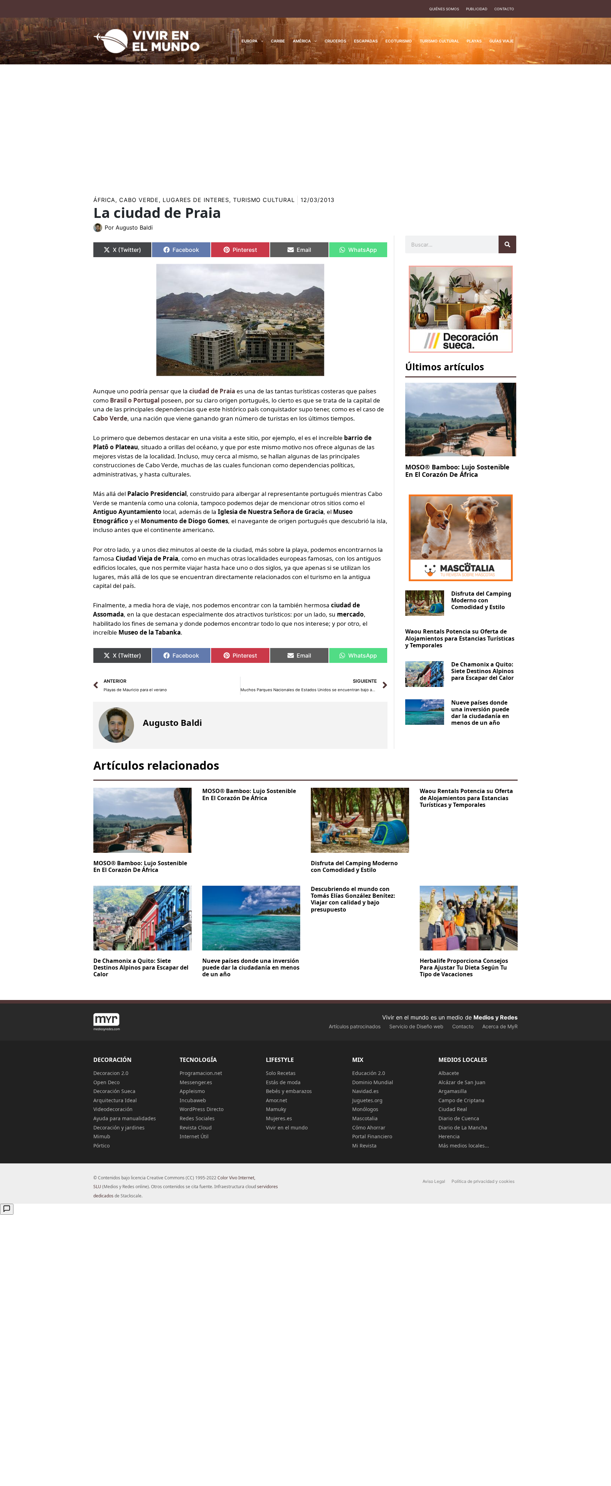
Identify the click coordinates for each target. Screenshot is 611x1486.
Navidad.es (365, 1091)
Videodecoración (113, 1109)
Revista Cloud (196, 1127)
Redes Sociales (197, 1118)
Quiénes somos (444, 9)
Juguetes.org (367, 1100)
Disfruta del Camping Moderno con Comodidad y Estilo (481, 600)
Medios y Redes (495, 1017)
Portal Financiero (372, 1136)
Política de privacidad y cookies (483, 1181)
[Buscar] (507, 244)
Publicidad (476, 9)
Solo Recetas (281, 1073)
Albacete (448, 1073)
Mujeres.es (279, 1118)
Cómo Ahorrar (368, 1127)
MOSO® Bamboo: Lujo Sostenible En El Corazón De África (457, 471)
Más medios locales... (463, 1145)
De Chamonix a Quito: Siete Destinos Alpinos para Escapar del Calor (482, 671)
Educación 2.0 (368, 1073)
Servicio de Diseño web (416, 1026)
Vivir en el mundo (287, 1127)
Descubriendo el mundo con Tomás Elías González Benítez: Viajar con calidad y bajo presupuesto (353, 899)
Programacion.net (201, 1073)
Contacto (504, 9)
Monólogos (365, 1109)
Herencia (449, 1136)
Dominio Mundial (372, 1082)
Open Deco (106, 1082)
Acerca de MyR (500, 1026)
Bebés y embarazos (289, 1091)
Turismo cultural (264, 199)
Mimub (101, 1136)
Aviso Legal (434, 1181)
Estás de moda (283, 1082)
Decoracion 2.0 (110, 1073)
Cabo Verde (139, 199)
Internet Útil (194, 1136)
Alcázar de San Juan (461, 1082)
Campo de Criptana (461, 1100)
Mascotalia (365, 1118)
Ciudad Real (452, 1109)
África (104, 199)
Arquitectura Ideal (115, 1100)
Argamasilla (452, 1091)
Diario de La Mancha (462, 1127)
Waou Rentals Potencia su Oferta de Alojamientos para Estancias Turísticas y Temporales (459, 638)
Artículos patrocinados (354, 1026)
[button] (260, 41)
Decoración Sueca (114, 1091)
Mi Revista (364, 1145)
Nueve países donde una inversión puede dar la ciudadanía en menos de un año (480, 713)
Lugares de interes (196, 199)
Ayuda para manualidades (124, 1118)
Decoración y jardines (119, 1127)
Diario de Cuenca (458, 1118)
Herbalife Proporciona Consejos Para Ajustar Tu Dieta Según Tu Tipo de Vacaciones (464, 967)
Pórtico (101, 1145)
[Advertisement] (305, 125)
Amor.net (276, 1100)
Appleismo (192, 1091)
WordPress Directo (201, 1109)
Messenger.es (196, 1082)
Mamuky (276, 1109)
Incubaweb (193, 1100)
